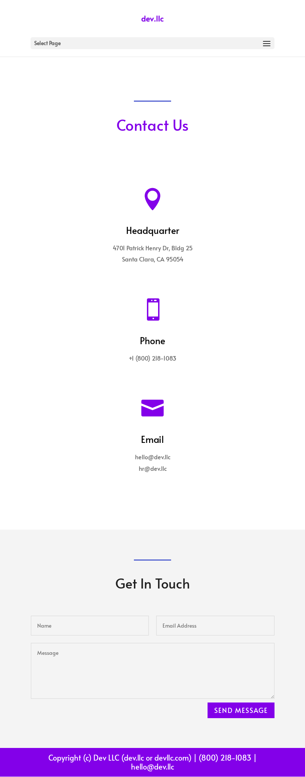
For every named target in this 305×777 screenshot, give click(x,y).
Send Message (241, 710)
